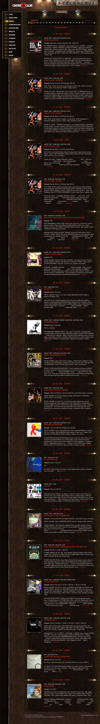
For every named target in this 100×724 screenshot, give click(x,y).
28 (76, 22)
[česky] (60, 3)
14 (34, 22)
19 (49, 22)
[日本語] (91, 3)
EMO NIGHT (47, 486)
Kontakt (11, 55)
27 (73, 22)
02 (88, 22)
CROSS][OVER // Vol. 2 (50, 620)
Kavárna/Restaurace (15, 24)
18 (46, 22)
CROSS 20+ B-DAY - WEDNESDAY (53, 80)
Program (11, 21)
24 (64, 22)
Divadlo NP (12, 42)
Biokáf (11, 52)
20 (52, 22)
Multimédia (12, 35)
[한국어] (83, 3)
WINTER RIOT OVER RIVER (51, 40)
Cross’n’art (12, 45)
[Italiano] (94, 3)
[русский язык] (79, 3)
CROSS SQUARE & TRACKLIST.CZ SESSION (56, 390)
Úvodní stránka (13, 18)
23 (61, 22)
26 (70, 22)
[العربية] (87, 3)
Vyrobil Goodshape (88, 715)
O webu (96, 715)
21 (55, 22)
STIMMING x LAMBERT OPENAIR (53, 254)
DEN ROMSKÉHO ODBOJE (51, 322)
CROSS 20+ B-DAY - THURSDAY (53, 113)
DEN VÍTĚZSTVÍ (48, 289)
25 (67, 22)
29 (79, 22)
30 (82, 22)
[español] (75, 3)
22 (58, 22)
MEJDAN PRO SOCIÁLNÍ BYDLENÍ (53, 424)
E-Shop (11, 14)
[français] (72, 3)
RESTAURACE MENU (14, 28)
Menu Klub (12, 31)
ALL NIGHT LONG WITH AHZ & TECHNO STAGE (56, 656)
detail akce (85, 65)
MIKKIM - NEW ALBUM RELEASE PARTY (55, 355)
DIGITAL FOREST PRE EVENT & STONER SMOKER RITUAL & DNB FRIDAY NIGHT (65, 547)
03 (91, 22)
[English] (64, 3)
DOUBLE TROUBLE (49, 686)
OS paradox (12, 38)
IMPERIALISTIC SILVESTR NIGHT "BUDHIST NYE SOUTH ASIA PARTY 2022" (64, 217)
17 (43, 22)
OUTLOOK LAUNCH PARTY (51, 581)
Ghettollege (12, 48)
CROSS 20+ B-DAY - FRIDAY (52, 146)
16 (40, 22)
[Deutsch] (68, 3)
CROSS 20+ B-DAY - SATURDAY (53, 181)
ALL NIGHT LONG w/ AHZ (51, 459)
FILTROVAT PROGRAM (61, 27)
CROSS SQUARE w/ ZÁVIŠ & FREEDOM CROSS (57, 515)
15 (37, 22)
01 (85, 22)
